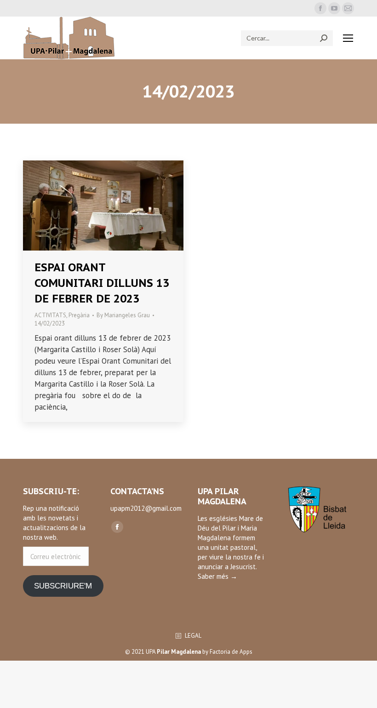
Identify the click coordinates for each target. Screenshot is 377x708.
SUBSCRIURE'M (63, 586)
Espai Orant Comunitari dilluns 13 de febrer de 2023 (101, 283)
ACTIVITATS (50, 315)
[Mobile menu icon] (348, 38)
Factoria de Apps (231, 652)
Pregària (79, 315)
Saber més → (217, 576)
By (123, 315)
